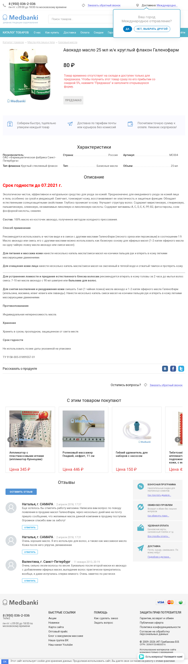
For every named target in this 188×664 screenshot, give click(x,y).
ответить (30, 527)
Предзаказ (73, 100)
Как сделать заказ (106, 618)
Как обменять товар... (158, 515)
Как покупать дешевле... (159, 495)
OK (5, 661)
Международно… (167, 5)
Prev (10, 440)
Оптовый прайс (58, 631)
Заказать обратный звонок (104, 5)
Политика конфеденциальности (160, 627)
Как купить (52, 32)
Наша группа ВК (58, 640)
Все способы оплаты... (159, 536)
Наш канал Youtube (60, 644)
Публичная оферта (151, 622)
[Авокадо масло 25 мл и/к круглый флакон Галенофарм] (30, 101)
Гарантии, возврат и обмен (157, 618)
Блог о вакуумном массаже (65, 636)
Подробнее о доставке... (159, 557)
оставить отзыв (21, 491)
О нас (37, 32)
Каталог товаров (13, 42)
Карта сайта (56, 627)
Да (127, 29)
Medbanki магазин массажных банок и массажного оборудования (20, 19)
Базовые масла (67, 42)
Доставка (70, 32)
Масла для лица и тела (41, 42)
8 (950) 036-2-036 (22, 4)
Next (178, 440)
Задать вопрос (103, 622)
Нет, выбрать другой (152, 29)
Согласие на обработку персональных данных (155, 633)
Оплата (84, 32)
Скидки (98, 32)
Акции (52, 618)
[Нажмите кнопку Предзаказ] (109, 91)
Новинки (53, 622)
